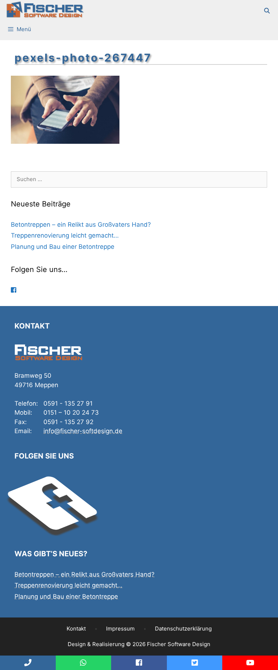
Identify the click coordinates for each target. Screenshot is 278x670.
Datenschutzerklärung (183, 628)
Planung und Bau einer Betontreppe (62, 246)
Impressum (120, 628)
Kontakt (76, 628)
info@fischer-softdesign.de (82, 431)
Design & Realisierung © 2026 (139, 644)
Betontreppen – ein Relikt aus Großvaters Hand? (81, 224)
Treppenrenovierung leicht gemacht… (65, 235)
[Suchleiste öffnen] (267, 11)
